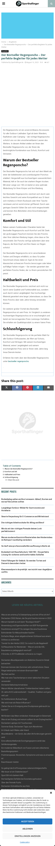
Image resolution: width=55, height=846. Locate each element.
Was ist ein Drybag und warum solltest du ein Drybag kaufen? (26, 719)
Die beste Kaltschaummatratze (14, 685)
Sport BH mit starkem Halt (12, 775)
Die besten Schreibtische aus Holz (15, 786)
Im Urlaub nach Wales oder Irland (15, 730)
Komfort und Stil (11, 472)
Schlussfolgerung (11, 477)
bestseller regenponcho (18, 361)
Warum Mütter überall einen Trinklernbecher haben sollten (25, 688)
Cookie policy (25, 842)
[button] (51, 792)
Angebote (5, 51)
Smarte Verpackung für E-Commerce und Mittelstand (25, 516)
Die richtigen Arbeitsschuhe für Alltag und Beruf (22, 523)
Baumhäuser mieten (10, 762)
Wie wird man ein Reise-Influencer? (16, 703)
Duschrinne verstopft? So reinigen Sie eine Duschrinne (24, 629)
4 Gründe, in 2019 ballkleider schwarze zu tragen (21, 654)
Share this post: (13, 480)
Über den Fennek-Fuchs (11, 782)
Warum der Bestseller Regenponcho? (19, 469)
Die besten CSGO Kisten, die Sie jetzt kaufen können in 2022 (26, 618)
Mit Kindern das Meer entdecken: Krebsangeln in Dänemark (26, 716)
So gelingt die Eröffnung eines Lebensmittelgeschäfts (24, 768)
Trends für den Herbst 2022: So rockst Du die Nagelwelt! (24, 643)
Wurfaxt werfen (8, 674)
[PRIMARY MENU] (3, 3)
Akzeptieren (27, 821)
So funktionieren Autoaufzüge (14, 699)
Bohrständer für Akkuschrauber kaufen (17, 633)
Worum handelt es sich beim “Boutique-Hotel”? (20, 622)
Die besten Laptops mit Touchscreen (16, 723)
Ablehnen (27, 829)
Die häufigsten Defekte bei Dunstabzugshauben (21, 779)
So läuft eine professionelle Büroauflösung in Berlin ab (25, 546)
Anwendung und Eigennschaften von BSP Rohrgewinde (24, 625)
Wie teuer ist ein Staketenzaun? (14, 772)
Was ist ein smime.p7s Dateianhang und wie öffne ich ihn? (25, 615)
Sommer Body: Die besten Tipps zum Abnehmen (21, 727)
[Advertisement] (27, 96)
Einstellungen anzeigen (27, 836)
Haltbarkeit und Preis (12, 475)
